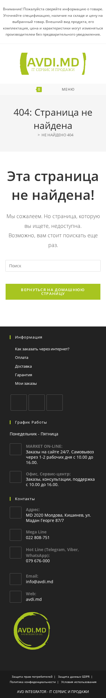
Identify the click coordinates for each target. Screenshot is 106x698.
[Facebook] (19, 402)
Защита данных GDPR (74, 676)
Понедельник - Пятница (34, 434)
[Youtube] (55, 402)
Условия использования (79, 682)
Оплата (21, 357)
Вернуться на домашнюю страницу (53, 291)
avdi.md (34, 599)
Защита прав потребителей (32, 676)
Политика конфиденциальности (33, 682)
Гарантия (23, 374)
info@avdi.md (39, 581)
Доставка (23, 366)
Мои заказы (26, 383)
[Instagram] (37, 402)
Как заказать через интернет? (42, 349)
